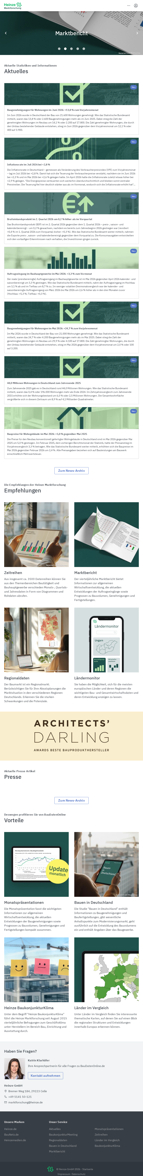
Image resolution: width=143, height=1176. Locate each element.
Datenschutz (78, 1174)
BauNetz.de (11, 1134)
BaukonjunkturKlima (107, 1145)
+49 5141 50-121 (20, 1096)
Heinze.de (10, 1129)
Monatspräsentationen (109, 1129)
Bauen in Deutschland (63, 1145)
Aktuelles (55, 1129)
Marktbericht (57, 1151)
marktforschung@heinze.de (25, 1102)
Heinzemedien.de (15, 1140)
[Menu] (129, 6)
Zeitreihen (101, 1134)
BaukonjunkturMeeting (63, 1134)
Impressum (64, 1174)
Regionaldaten (58, 1140)
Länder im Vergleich (107, 1140)
